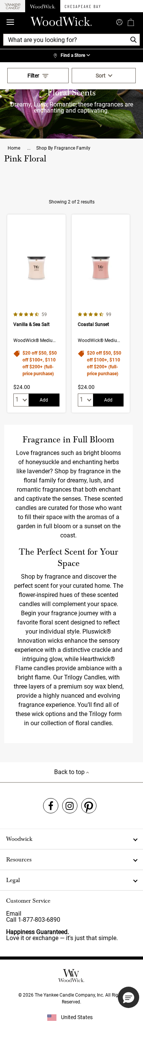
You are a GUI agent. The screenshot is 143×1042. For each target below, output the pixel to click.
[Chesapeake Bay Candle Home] (82, 6)
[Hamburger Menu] (10, 22)
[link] (71, 55)
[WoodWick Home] (42, 6)
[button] (128, 997)
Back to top (70, 772)
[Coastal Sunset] (101, 314)
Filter (33, 76)
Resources (19, 859)
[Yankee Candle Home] (12, 6)
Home (14, 148)
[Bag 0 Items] (131, 22)
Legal (13, 880)
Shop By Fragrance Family (63, 148)
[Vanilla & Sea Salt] (36, 314)
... (29, 148)
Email (13, 913)
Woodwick (19, 839)
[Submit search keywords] (119, 21)
